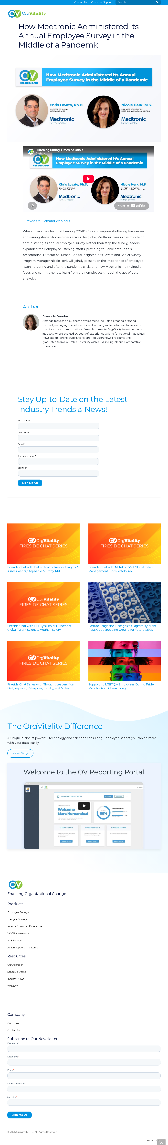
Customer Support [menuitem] (102, 2)
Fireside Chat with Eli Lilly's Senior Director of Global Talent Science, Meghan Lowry (39, 628)
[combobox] (138, 3)
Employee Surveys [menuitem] (18, 912)
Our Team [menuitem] (13, 1023)
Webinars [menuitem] (12, 985)
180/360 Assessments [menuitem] (20, 933)
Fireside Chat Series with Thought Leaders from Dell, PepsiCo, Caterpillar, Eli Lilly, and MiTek (41, 686)
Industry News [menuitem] (15, 978)
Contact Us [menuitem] (80, 2)
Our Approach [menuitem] (15, 964)
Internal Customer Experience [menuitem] (24, 926)
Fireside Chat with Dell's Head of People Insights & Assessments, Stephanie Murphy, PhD (43, 569)
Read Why (20, 753)
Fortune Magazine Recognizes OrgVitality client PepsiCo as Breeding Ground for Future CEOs (122, 628)
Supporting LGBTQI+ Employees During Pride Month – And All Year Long (121, 686)
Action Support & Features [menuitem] (22, 947)
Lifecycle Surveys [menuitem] (17, 919)
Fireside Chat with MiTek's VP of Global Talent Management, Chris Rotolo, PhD (121, 569)
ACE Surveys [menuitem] (14, 940)
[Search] (157, 3)
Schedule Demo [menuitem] (16, 971)
